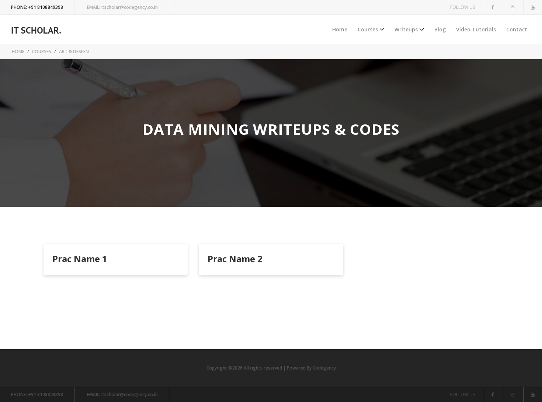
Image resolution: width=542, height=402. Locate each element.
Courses (368, 29)
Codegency (324, 368)
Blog (440, 29)
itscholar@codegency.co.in (122, 7)
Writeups (406, 29)
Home (339, 29)
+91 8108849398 (37, 7)
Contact (516, 29)
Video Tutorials (476, 29)
